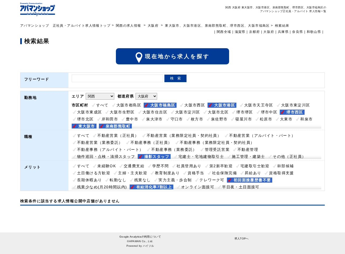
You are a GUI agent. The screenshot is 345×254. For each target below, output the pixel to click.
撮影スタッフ (156, 156)
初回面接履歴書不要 (252, 180)
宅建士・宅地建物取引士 (201, 156)
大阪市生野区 (122, 112)
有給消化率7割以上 (154, 187)
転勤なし (118, 180)
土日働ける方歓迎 (93, 173)
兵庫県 (283, 32)
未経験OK (106, 166)
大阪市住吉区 (155, 112)
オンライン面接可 (197, 187)
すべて (102, 105)
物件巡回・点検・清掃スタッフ (106, 156)
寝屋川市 (243, 119)
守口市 (177, 119)
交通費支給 (134, 166)
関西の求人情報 (129, 25)
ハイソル (148, 245)
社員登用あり (189, 166)
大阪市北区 (218, 112)
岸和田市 (110, 119)
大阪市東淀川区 (295, 105)
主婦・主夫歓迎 (132, 173)
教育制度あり (167, 173)
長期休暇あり (89, 180)
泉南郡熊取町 (118, 126)
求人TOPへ (241, 238)
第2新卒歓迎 (221, 166)
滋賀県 (240, 32)
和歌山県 (314, 32)
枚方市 (197, 119)
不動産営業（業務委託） (100, 142)
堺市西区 (295, 112)
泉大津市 (154, 119)
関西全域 (224, 32)
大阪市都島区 (128, 105)
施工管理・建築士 (248, 156)
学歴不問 (160, 166)
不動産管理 (247, 149)
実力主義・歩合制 (175, 180)
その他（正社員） (289, 156)
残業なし (142, 180)
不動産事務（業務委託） (174, 149)
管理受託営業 (217, 149)
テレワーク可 (211, 180)
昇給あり (253, 173)
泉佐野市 (219, 119)
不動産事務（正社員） (151, 142)
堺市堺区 (244, 112)
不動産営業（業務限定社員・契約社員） (184, 135)
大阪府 (153, 25)
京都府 (254, 32)
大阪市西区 (194, 105)
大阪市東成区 (89, 112)
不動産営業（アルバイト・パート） (262, 135)
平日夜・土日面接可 (241, 187)
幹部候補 (285, 166)
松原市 (266, 119)
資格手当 (196, 173)
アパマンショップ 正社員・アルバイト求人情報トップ (65, 25)
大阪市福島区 (162, 105)
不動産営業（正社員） (118, 135)
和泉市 (306, 119)
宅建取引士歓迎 (255, 166)
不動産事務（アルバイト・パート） (110, 149)
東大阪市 (86, 126)
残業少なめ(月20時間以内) (102, 187)
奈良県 (297, 32)
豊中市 (132, 119)
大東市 (286, 119)
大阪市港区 (224, 105)
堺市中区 (269, 112)
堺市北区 (85, 119)
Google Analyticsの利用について (140, 236)
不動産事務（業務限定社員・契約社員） (217, 142)
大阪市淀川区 (187, 112)
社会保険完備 (224, 173)
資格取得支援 (281, 173)
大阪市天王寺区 (258, 105)
